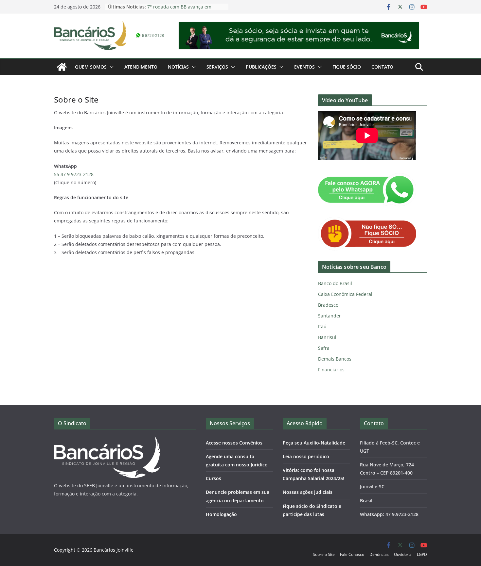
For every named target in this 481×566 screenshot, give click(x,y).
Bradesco (328, 305)
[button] (110, 67)
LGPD (422, 554)
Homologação (221, 514)
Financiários (331, 369)
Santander (329, 316)
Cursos (213, 478)
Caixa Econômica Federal (345, 294)
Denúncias (379, 554)
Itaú (322, 326)
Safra (324, 348)
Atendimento (140, 67)
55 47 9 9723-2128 (74, 174)
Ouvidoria (403, 554)
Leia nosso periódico (306, 456)
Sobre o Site (324, 554)
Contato (382, 67)
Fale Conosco (352, 554)
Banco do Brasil (335, 283)
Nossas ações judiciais (307, 492)
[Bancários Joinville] (62, 67)
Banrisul (327, 337)
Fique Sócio (346, 67)
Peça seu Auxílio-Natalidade (314, 443)
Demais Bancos (334, 359)
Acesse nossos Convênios (234, 443)
